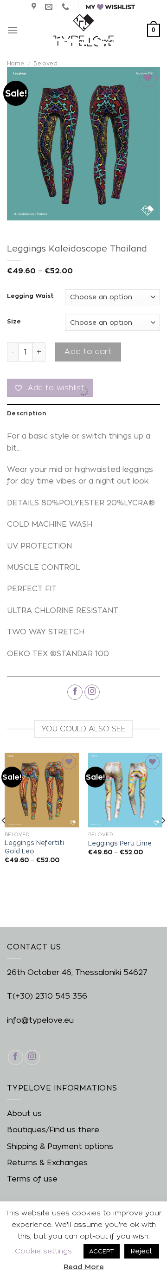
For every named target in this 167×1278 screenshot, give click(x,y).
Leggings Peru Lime (120, 843)
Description (26, 413)
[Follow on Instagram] (92, 692)
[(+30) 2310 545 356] (66, 6)
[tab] (83, 413)
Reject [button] (142, 1250)
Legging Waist (30, 296)
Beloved (45, 63)
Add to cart (87, 351)
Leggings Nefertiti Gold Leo (34, 846)
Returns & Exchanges (47, 1163)
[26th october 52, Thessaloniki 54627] (35, 6)
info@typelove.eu (40, 1020)
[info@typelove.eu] (50, 6)
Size (14, 321)
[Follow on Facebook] (75, 692)
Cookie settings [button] (43, 1251)
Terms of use (32, 1179)
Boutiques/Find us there (53, 1130)
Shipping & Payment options (60, 1146)
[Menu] (12, 30)
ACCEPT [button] (101, 1251)
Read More (84, 1267)
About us (24, 1113)
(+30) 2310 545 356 (50, 996)
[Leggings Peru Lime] (125, 790)
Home (15, 63)
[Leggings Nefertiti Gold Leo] (42, 790)
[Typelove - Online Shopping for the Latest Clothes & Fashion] (83, 30)
